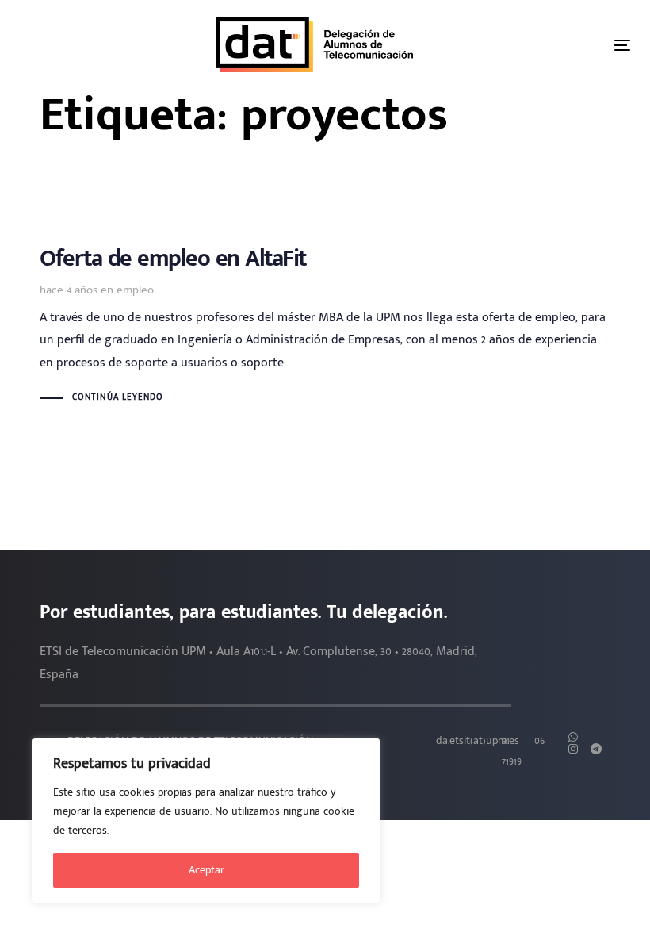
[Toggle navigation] (622, 45)
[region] (206, 821)
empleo (135, 290)
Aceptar (206, 870)
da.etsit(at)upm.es (477, 740)
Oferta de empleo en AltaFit (325, 327)
